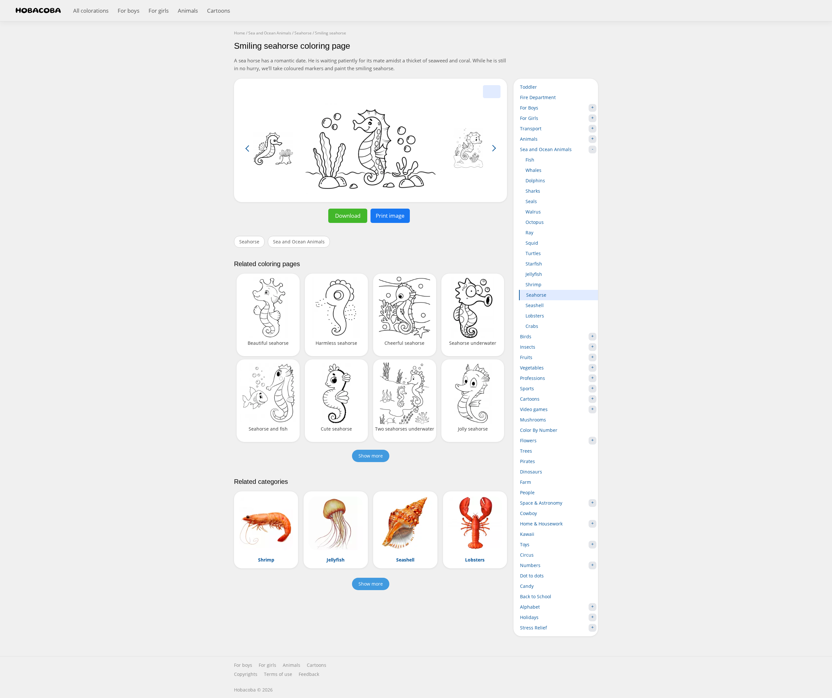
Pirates (527, 461)
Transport (530, 128)
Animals (188, 10)
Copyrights (245, 674)
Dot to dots (532, 576)
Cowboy (528, 513)
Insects (527, 347)
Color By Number (538, 430)
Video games (534, 409)
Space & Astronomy (541, 503)
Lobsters (535, 316)
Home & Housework (541, 524)
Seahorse (249, 242)
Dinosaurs (531, 472)
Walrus (533, 212)
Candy (527, 586)
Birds (525, 336)
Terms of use (278, 674)
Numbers (530, 565)
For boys (128, 10)
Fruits (526, 357)
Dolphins (535, 180)
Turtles (533, 253)
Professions (532, 378)
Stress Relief (533, 628)
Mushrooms (533, 420)
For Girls (529, 118)
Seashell (535, 305)
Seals (531, 201)
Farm (525, 482)
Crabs (532, 326)
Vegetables (532, 368)
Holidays (529, 617)
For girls (159, 10)
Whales (533, 170)
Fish (530, 160)
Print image (390, 215)
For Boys (529, 108)
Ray (529, 232)
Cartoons (218, 10)
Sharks (533, 191)
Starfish (534, 264)
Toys (524, 544)
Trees (526, 451)
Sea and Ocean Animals (299, 242)
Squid (532, 243)
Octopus (535, 222)
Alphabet (530, 607)
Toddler (528, 87)
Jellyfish (534, 274)
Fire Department (538, 97)
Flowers (528, 440)
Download (347, 215)
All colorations (91, 10)
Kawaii (527, 534)
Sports (527, 388)
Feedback (309, 674)
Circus (527, 555)
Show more (370, 456)
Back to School (535, 596)
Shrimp (533, 284)
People (527, 492)
